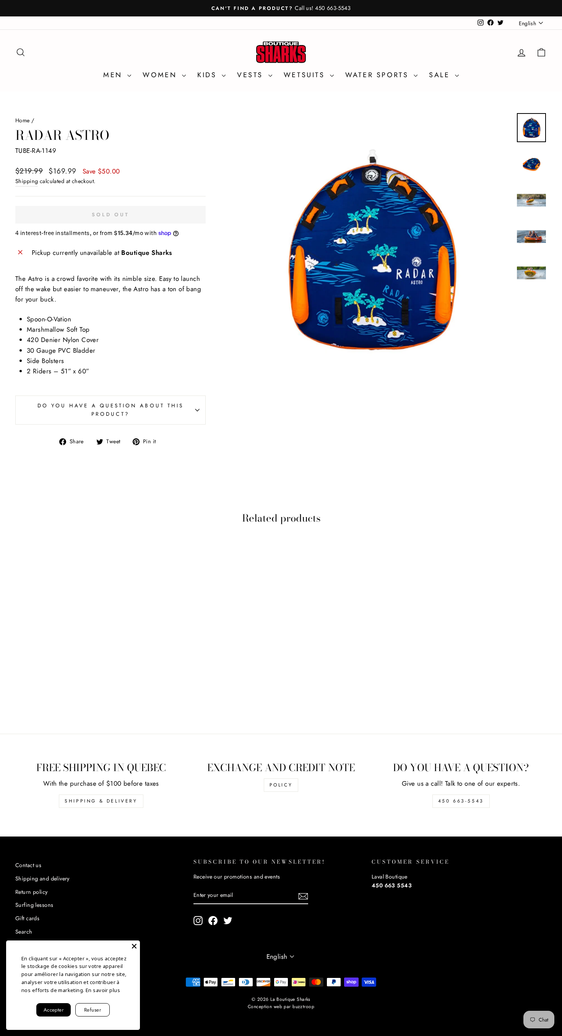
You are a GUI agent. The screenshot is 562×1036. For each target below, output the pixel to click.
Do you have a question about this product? (110, 410)
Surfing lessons (34, 905)
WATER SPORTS (378, 75)
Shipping (26, 181)
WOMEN (161, 75)
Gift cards (27, 918)
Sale (441, 75)
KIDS (208, 75)
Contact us (28, 865)
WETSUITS (306, 75)
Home (22, 120)
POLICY (281, 784)
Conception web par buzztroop (281, 1006)
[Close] (134, 946)
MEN (114, 75)
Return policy (31, 892)
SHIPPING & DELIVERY (101, 801)
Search (23, 931)
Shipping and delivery (42, 878)
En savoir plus (103, 990)
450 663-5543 (461, 801)
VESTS (251, 75)
